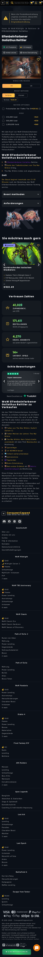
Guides (5, 538)
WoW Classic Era (9, 621)
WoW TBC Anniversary (21, 585)
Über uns (5, 532)
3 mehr (5, 736)
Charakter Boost (8, 701)
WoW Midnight (21, 557)
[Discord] (4, 521)
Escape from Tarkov (21, 892)
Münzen (5, 767)
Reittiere (5, 756)
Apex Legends (21, 792)
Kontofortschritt (9, 805)
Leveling (5, 753)
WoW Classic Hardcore (11, 624)
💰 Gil (4, 747)
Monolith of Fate (9, 856)
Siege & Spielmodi (10, 802)
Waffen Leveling (8, 885)
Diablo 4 (21, 714)
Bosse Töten (7, 679)
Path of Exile (21, 663)
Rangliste (6, 796)
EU (12, 86)
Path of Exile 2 (21, 634)
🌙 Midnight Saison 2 (11, 564)
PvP (3, 576)
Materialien (6, 730)
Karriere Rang (8, 876)
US (31, 86)
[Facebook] (9, 521)
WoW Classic (21, 614)
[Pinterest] (19, 521)
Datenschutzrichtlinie (11, 547)
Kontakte (5, 544)
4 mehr (5, 607)
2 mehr (5, 656)
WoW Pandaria (21, 685)
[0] (31, 2)
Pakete (4, 721)
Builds (4, 673)
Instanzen (6, 604)
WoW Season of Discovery (13, 627)
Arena (4, 859)
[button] (36, 2)
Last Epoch (21, 843)
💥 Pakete (6, 567)
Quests (5, 902)
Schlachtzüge (7, 570)
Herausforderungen (10, 698)
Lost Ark (21, 814)
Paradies (5, 827)
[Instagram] (14, 521)
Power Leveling (8, 595)
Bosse (4, 653)
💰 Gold (5, 561)
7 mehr (5, 579)
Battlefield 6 (21, 872)
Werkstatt (6, 779)
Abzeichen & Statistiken (12, 799)
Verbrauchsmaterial (10, 650)
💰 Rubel (5, 896)
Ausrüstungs (7, 598)
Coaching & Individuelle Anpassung (17, 808)
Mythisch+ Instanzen (10, 573)
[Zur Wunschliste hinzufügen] (38, 59)
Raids (4, 750)
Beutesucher (32, 442)
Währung (5, 641)
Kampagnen (7, 882)
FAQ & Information (10, 541)
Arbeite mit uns (8, 535)
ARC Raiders (21, 763)
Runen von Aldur (9, 638)
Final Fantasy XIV (21, 743)
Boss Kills (6, 776)
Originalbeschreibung (20, 22)
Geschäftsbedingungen (11, 550)
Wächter (5, 833)
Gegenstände (7, 647)
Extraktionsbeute (9, 782)
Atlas (4, 676)
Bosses (4, 727)
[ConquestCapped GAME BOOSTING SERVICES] (4, 513)
